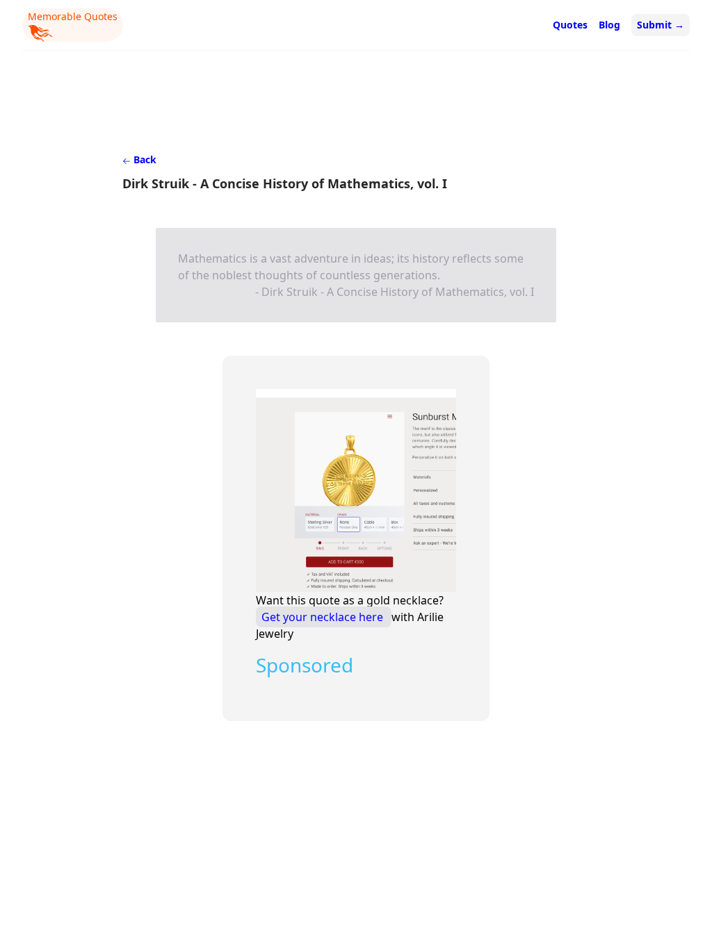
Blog (609, 24)
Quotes (570, 24)
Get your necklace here (323, 617)
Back (143, 159)
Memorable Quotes (73, 16)
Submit (660, 24)
